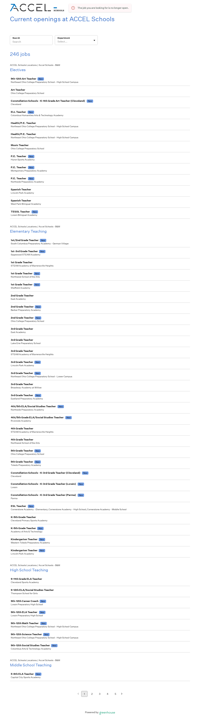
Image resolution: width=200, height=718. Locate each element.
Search (16, 38)
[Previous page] (78, 694)
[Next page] (121, 694)
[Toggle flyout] (94, 40)
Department (64, 38)
